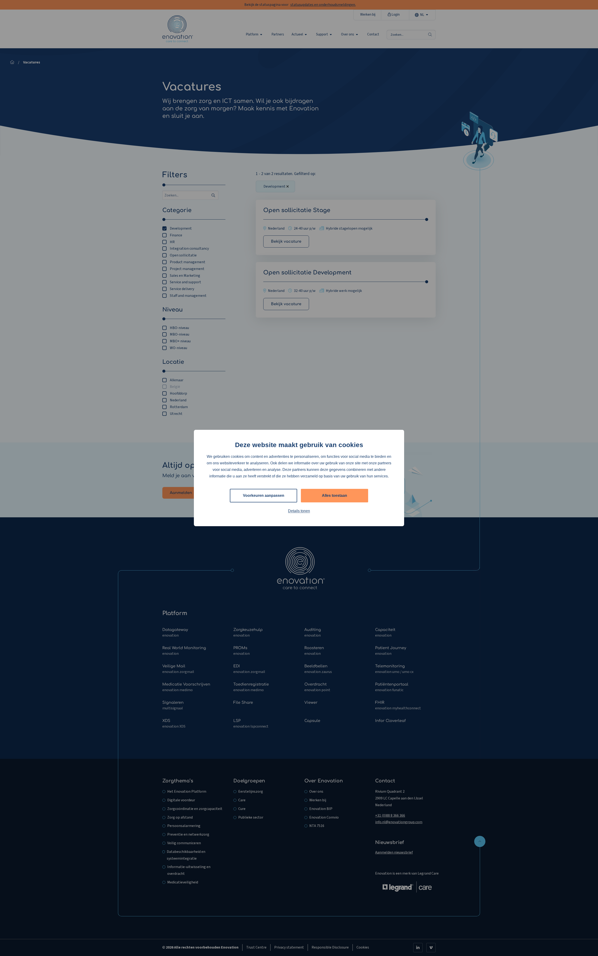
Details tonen (299, 511)
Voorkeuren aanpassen (263, 495)
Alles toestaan (334, 495)
